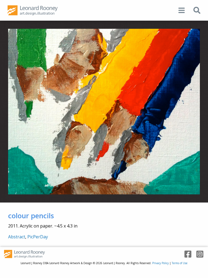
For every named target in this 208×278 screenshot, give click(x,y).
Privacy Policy (160, 263)
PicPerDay (37, 237)
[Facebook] (186, 254)
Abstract (16, 237)
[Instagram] (198, 254)
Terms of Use (179, 263)
